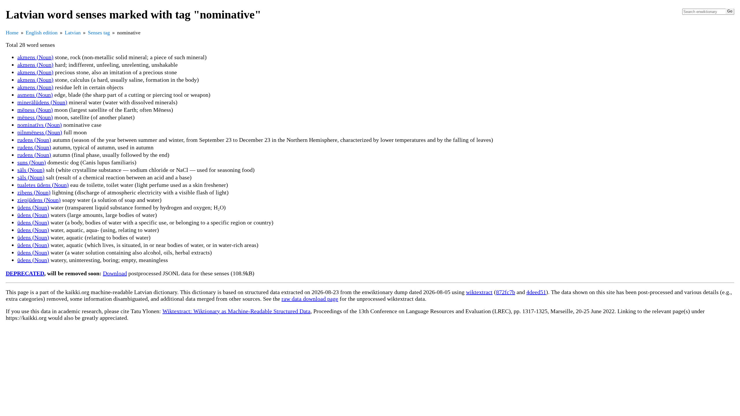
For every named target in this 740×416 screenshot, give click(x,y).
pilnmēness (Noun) (39, 132)
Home (12, 33)
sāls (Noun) (31, 170)
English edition (42, 33)
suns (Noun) (31, 162)
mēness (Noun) (35, 110)
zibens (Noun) (34, 192)
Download (115, 273)
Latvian (73, 33)
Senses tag (99, 33)
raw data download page (310, 299)
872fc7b (505, 292)
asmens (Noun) (35, 95)
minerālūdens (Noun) (42, 102)
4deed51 (536, 292)
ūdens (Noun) (33, 207)
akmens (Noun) (35, 57)
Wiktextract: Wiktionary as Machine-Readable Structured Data (236, 311)
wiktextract (479, 292)
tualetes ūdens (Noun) (43, 185)
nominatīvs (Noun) (39, 125)
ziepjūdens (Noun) (39, 200)
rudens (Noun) (34, 140)
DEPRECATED (25, 273)
